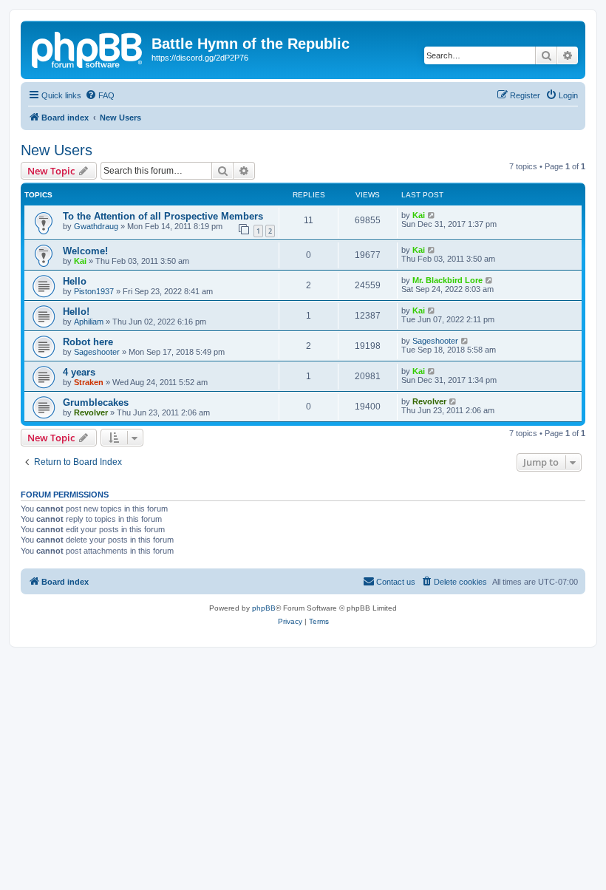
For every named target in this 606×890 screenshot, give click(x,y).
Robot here (88, 341)
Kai (418, 215)
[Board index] (88, 48)
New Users (56, 150)
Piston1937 (94, 291)
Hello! (76, 311)
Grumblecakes (96, 402)
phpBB (264, 608)
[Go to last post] (432, 215)
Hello (74, 281)
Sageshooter (97, 351)
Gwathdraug (96, 226)
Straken (88, 382)
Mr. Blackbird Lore (447, 280)
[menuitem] (100, 95)
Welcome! (85, 251)
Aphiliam (88, 321)
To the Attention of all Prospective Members (163, 216)
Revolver (91, 412)
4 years (79, 372)
